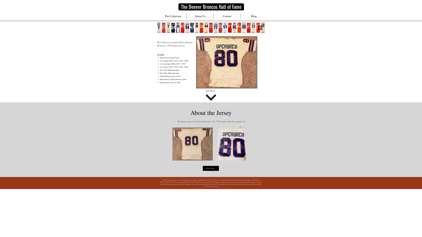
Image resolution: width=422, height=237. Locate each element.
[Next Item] (260, 27)
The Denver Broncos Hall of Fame (211, 7)
